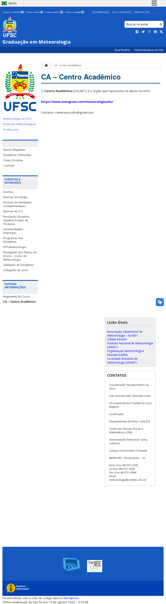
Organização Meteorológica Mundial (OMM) (125, 353)
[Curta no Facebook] (137, 31)
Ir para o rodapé (74, 12)
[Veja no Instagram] (155, 31)
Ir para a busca (53, 12)
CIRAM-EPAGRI (117, 339)
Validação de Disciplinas (18, 265)
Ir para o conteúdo (12, 12)
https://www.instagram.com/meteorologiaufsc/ (77, 102)
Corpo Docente (13, 160)
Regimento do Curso (16, 296)
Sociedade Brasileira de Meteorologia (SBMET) (122, 360)
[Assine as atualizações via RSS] (161, 31)
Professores (11, 129)
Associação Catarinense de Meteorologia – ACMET (125, 333)
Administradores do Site (149, 50)
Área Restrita (123, 50)
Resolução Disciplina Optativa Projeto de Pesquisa (16, 220)
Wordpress (71, 598)
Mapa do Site (142, 12)
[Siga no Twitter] (143, 31)
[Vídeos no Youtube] (149, 31)
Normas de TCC (13, 211)
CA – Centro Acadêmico (19, 302)
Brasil (13, 3)
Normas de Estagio (15, 197)
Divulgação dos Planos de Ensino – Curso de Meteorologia (20, 255)
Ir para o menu (34, 12)
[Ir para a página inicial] (45, 65)
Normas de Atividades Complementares (17, 204)
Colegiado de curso (15, 270)
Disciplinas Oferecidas (17, 155)
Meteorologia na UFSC (17, 118)
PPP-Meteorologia (14, 247)
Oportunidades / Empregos (13, 231)
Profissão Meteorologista (19, 124)
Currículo (9, 165)
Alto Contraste (122, 12)
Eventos (8, 192)
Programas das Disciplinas (13, 240)
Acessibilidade (101, 12)
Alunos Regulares (14, 149)
